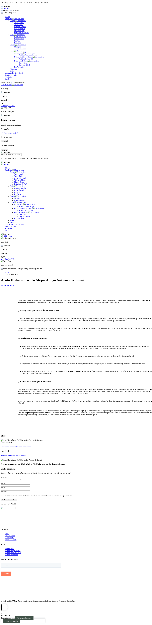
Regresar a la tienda (24, 618)
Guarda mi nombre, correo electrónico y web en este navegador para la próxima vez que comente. (38, 496)
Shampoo (17, 47)
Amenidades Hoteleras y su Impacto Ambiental (13, 455)
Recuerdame (7, 137)
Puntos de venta (10, 75)
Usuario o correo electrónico (11, 125)
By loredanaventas (7, 285)
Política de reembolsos (13, 553)
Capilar (12, 45)
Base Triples (23, 63)
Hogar (12, 51)
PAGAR (11, 106)
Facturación (9, 549)
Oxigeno (17, 41)
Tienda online (10, 536)
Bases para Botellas (21, 61)
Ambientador (18, 53)
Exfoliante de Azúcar (21, 33)
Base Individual (24, 65)
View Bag (4, 106)
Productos (8, 19)
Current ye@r (6, 504)
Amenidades (9, 538)
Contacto (8, 77)
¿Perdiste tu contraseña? (9, 133)
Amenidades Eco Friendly (14, 73)
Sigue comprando (12, 621)
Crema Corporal (20, 27)
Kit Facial (17, 43)
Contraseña (5, 129)
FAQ (7, 79)
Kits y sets (13, 69)
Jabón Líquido (19, 23)
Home (7, 17)
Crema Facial (19, 39)
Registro (4, 150)
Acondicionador (20, 49)
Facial (12, 35)
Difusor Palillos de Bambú (23, 57)
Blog (7, 272)
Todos (12, 71)
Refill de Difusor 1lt (26, 59)
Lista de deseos (6, 85)
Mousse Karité (19, 31)
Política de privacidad (12, 551)
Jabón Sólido (18, 25)
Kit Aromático (19, 67)
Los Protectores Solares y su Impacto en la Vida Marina (16, 446)
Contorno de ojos (20, 37)
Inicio (7, 534)
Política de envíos (11, 555)
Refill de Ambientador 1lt (27, 55)
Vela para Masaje (20, 29)
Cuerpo (12, 21)
